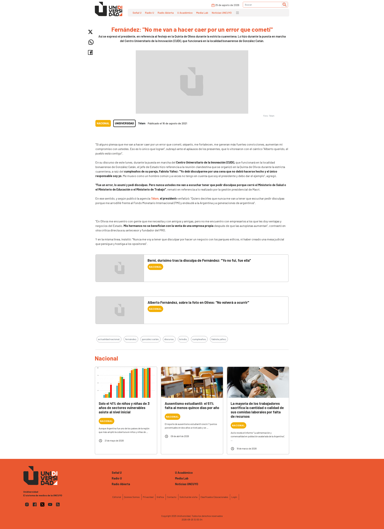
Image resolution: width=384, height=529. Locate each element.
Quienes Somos (132, 497)
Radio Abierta (166, 12)
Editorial (116, 497)
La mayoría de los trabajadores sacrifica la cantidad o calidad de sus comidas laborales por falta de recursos (257, 409)
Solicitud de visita (188, 497)
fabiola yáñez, (218, 339)
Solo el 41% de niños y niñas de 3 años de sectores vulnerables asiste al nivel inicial (124, 407)
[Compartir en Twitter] (91, 32)
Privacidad (148, 497)
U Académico (185, 12)
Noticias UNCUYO (222, 12)
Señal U (137, 12)
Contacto (171, 497)
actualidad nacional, (109, 339)
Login (234, 497)
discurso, (169, 339)
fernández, (131, 339)
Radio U (149, 12)
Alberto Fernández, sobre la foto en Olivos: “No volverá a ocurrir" (198, 302)
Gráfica (160, 497)
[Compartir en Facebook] (91, 52)
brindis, (183, 339)
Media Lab (202, 12)
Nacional (103, 123)
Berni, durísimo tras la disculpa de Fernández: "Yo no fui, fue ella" (199, 260)
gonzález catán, (150, 339)
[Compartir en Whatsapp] (91, 42)
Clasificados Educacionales (214, 497)
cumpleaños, (199, 339)
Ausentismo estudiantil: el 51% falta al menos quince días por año (192, 405)
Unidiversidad (124, 123)
